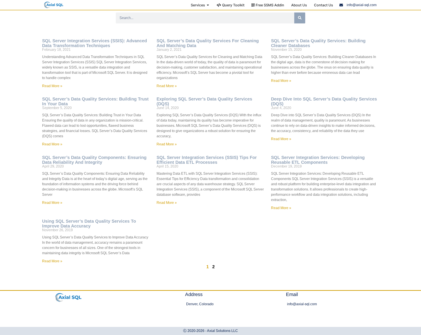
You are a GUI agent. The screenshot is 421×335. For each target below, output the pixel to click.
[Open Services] (208, 5)
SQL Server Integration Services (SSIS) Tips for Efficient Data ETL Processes (207, 160)
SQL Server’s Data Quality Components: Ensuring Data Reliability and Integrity (94, 160)
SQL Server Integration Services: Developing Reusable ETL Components (318, 160)
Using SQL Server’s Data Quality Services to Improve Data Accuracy (89, 223)
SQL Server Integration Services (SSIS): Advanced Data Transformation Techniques (94, 43)
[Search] (299, 17)
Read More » (52, 86)
